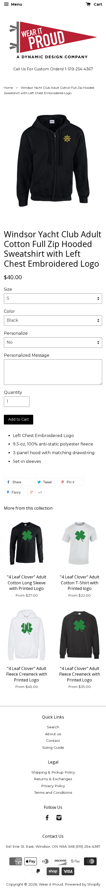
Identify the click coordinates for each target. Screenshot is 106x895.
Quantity (13, 392)
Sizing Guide (53, 747)
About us (53, 734)
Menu (16, 4)
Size (8, 289)
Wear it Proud (51, 884)
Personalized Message (26, 355)
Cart (97, 4)
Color (9, 311)
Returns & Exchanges (53, 779)
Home (8, 88)
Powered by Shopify (82, 884)
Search (53, 727)
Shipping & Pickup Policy (53, 772)
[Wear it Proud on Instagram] (59, 818)
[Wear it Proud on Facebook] (47, 818)
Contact (53, 741)
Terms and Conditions (53, 792)
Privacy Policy (53, 786)
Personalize (16, 333)
